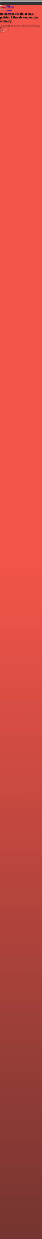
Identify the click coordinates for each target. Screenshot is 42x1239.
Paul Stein (2, 31)
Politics (2, 9)
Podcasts (8, 10)
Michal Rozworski (9, 7)
